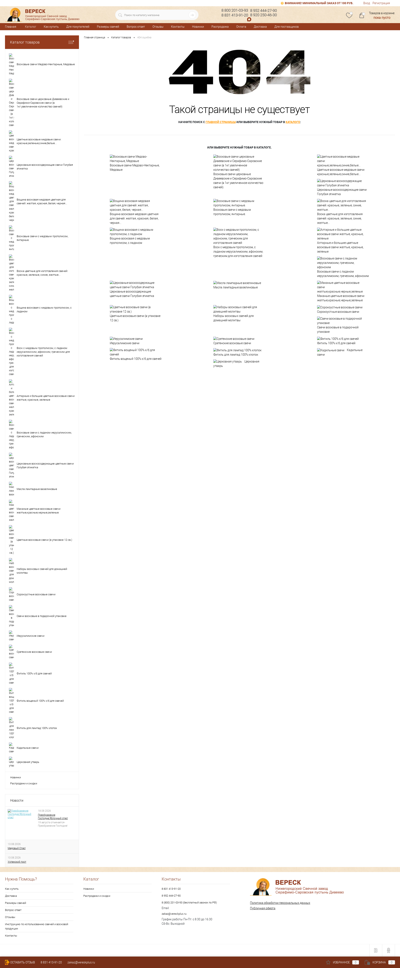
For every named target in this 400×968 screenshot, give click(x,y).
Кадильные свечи (339, 352)
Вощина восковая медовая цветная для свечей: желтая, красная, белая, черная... (134, 218)
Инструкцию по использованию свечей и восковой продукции (36, 926)
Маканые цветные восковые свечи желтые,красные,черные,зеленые (340, 298)
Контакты (178, 26)
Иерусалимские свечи (124, 343)
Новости (16, 800)
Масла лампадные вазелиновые (235, 287)
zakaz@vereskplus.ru (174, 913)
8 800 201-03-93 (234, 10)
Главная (10, 26)
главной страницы (221, 122)
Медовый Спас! (17, 848)
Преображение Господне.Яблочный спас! (53, 817)
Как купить (51, 26)
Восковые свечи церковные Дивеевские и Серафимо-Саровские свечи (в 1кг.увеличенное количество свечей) (238, 180)
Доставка (260, 26)
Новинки (198, 26)
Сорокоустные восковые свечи (338, 311)
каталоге (293, 122)
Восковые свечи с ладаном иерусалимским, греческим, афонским (343, 274)
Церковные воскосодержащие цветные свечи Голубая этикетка (132, 294)
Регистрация (381, 3)
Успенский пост (17, 861)
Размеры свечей (108, 26)
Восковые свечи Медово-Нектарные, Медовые (135, 167)
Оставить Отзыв (22, 962)
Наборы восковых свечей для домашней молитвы (233, 318)
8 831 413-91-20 (171, 888)
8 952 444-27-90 (171, 895)
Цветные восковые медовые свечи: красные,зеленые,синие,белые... (341, 172)
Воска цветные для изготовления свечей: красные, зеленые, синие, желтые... (340, 218)
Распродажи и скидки (23, 783)
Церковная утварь (236, 364)
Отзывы (158, 26)
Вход (366, 3)
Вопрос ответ (136, 26)
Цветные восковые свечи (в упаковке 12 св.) (135, 318)
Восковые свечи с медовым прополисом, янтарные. (232, 212)
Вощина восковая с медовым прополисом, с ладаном (130, 240)
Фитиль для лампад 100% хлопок (235, 354)
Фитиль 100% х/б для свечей (336, 343)
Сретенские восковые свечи (232, 343)
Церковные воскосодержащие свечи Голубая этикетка (342, 192)
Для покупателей (77, 26)
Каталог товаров (25, 42)
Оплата (241, 26)
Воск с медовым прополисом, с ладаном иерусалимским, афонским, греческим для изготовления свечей (238, 251)
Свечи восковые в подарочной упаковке (338, 329)
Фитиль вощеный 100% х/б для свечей (135, 358)
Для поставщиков (286, 26)
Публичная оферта (262, 908)
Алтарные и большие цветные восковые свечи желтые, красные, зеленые (340, 247)
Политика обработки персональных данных (280, 902)
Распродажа (220, 26)
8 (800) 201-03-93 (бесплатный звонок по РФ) (189, 902)
